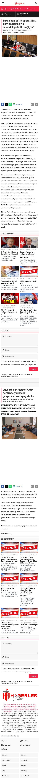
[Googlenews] (18, 736)
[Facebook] (2, 736)
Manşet (11, 30)
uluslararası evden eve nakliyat (20, 704)
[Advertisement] (19, 78)
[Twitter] (5, 736)
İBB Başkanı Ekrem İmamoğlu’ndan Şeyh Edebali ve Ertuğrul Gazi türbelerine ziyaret (28, 560)
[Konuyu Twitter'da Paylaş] (6, 104)
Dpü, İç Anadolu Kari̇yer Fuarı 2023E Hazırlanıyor (29, 624)
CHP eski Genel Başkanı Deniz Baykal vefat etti (9, 253)
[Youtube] (11, 736)
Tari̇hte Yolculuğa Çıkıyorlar (7, 589)
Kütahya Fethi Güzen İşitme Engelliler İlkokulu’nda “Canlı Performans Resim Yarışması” (27, 592)
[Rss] (15, 736)
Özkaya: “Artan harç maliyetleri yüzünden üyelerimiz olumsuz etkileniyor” (27, 255)
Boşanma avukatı (19, 708)
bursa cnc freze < (12, 710)
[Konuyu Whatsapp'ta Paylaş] (10, 104)
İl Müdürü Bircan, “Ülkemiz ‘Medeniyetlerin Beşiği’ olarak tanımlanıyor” (10, 625)
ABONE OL (19, 104)
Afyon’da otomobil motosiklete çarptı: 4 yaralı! (9, 312)
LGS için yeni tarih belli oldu (28, 282)
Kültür (10, 399)
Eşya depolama (23, 710)
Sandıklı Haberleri (11, 306)
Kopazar (27, 708)
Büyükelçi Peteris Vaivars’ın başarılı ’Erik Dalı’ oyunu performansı (9, 559)
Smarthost (7, 704)
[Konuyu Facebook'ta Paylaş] (2, 104)
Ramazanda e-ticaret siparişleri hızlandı (9, 282)
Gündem (22, 306)
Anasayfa (5, 30)
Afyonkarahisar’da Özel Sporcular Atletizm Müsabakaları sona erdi (28, 312)
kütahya (10, 533)
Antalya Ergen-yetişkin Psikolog (25, 706)
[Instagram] (8, 736)
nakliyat (30, 710)
